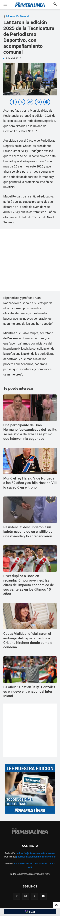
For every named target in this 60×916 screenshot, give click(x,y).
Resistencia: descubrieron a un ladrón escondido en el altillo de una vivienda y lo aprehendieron (27, 531)
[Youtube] (43, 896)
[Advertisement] (30, 260)
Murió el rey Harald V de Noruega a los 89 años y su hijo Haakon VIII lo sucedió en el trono (30, 482)
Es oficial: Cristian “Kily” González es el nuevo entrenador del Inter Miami (29, 691)
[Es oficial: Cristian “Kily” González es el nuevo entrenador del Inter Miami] (30, 669)
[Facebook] (17, 896)
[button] (8, 4)
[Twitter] (34, 896)
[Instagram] (25, 896)
